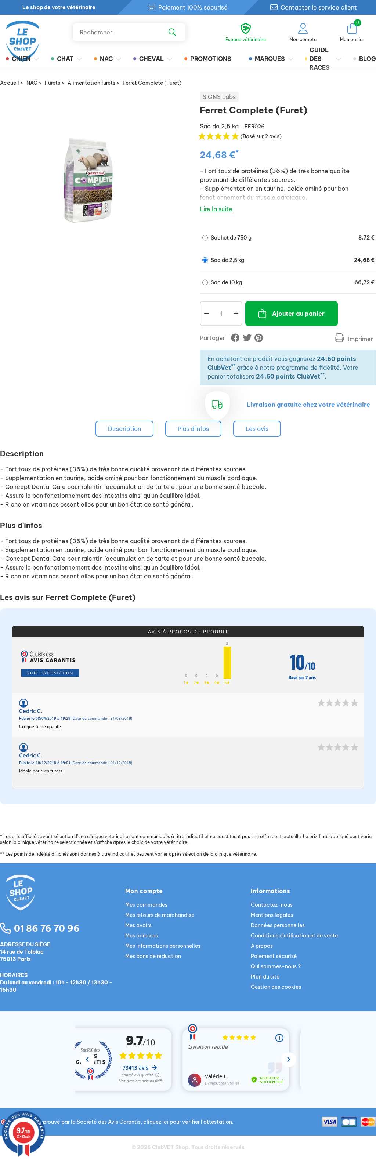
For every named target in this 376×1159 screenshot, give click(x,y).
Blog (367, 58)
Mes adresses (141, 935)
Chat (65, 58)
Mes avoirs (138, 925)
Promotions (210, 58)
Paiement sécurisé (274, 956)
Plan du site (265, 976)
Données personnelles (278, 925)
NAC (106, 58)
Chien (21, 58)
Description (124, 428)
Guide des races (320, 58)
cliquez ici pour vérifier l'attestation (187, 1122)
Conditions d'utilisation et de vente (294, 935)
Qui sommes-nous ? (276, 966)
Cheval (151, 58)
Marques (270, 58)
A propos (262, 946)
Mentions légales (272, 915)
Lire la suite (216, 209)
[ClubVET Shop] (62, 901)
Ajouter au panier (298, 313)
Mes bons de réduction (153, 956)
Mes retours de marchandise (159, 915)
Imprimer (360, 339)
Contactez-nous (272, 905)
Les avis (257, 428)
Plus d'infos (193, 428)
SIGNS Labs (219, 96)
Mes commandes (146, 905)
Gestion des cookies (276, 987)
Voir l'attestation (50, 673)
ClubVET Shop (170, 1147)
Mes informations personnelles (162, 946)
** (233, 366)
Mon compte (144, 891)
